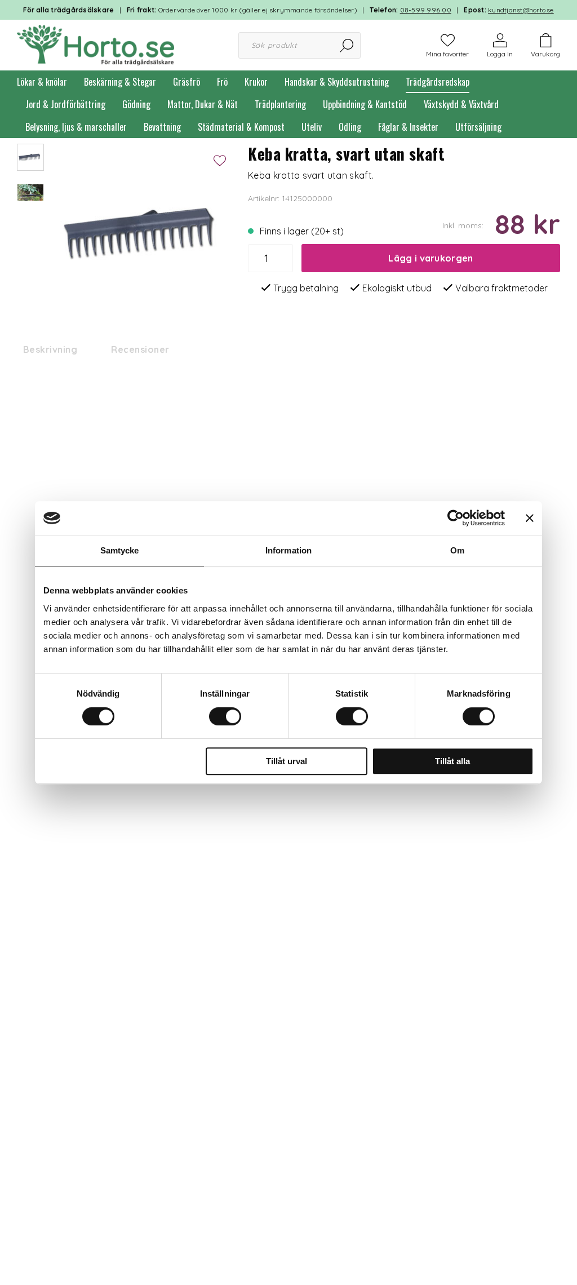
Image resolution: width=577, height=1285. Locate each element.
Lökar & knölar (42, 81)
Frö (222, 81)
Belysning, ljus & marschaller (76, 127)
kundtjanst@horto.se (521, 10)
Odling (350, 127)
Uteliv (311, 127)
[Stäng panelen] (530, 518)
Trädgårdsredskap (437, 81)
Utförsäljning (478, 127)
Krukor (256, 81)
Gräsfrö (186, 81)
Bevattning (162, 127)
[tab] (30, 157)
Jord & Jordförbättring (65, 104)
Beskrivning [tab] (50, 349)
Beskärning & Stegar (120, 81)
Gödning (136, 104)
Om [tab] (457, 550)
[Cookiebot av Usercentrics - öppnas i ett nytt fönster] (455, 517)
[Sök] (347, 45)
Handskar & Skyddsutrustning (337, 81)
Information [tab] (288, 550)
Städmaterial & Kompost (241, 127)
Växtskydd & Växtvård (461, 104)
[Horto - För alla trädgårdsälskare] (95, 44)
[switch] (225, 716)
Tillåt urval (286, 761)
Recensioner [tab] (140, 349)
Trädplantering (280, 104)
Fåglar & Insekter (408, 127)
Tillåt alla (452, 761)
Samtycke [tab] (119, 550)
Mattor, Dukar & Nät (202, 104)
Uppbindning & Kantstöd (365, 104)
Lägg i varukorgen (430, 258)
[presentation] (30, 157)
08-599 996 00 (425, 10)
